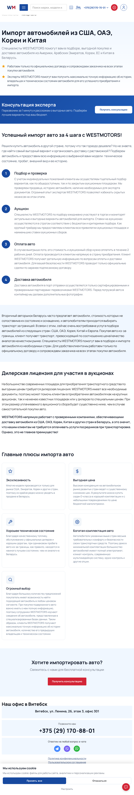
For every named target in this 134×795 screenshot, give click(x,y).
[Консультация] (114, 7)
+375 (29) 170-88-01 (67, 730)
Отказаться (99, 780)
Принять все (34, 780)
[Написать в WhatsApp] (77, 749)
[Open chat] (126, 787)
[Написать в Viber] (67, 749)
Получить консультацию (113, 109)
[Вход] (123, 7)
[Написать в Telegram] (57, 749)
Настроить (67, 789)
